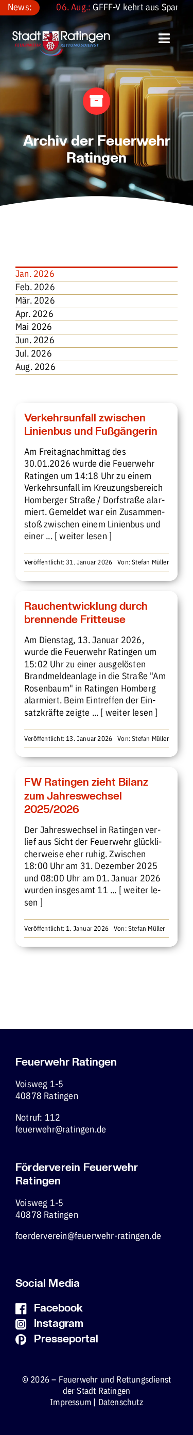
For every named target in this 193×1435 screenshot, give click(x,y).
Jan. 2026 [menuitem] (35, 274)
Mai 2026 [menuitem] (33, 327)
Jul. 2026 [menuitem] (33, 354)
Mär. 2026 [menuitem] (35, 301)
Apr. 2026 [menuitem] (34, 314)
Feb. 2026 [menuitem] (35, 287)
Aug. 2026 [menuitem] (35, 367)
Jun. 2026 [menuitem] (35, 340)
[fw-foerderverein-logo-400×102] (61, 35)
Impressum (70, 1402)
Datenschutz (120, 1402)
